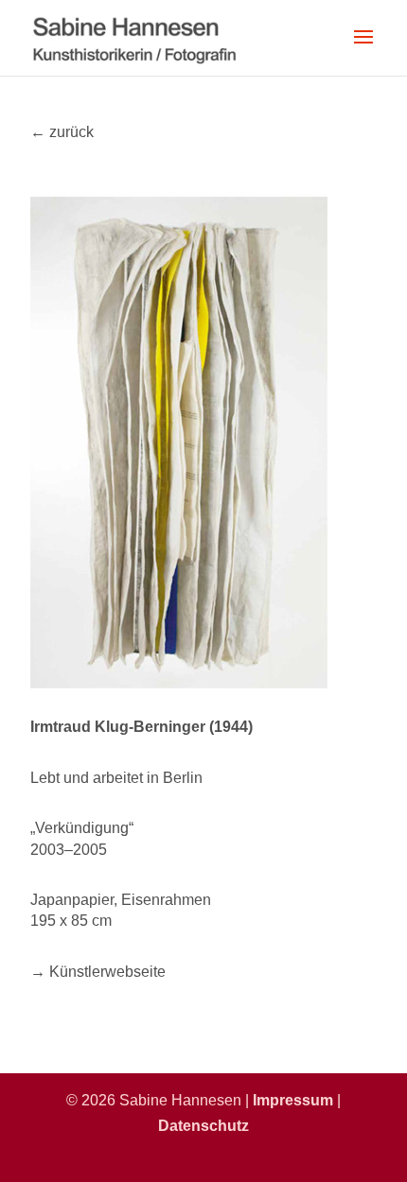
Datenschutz (203, 1126)
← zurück (62, 132)
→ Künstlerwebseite (98, 972)
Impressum (293, 1100)
